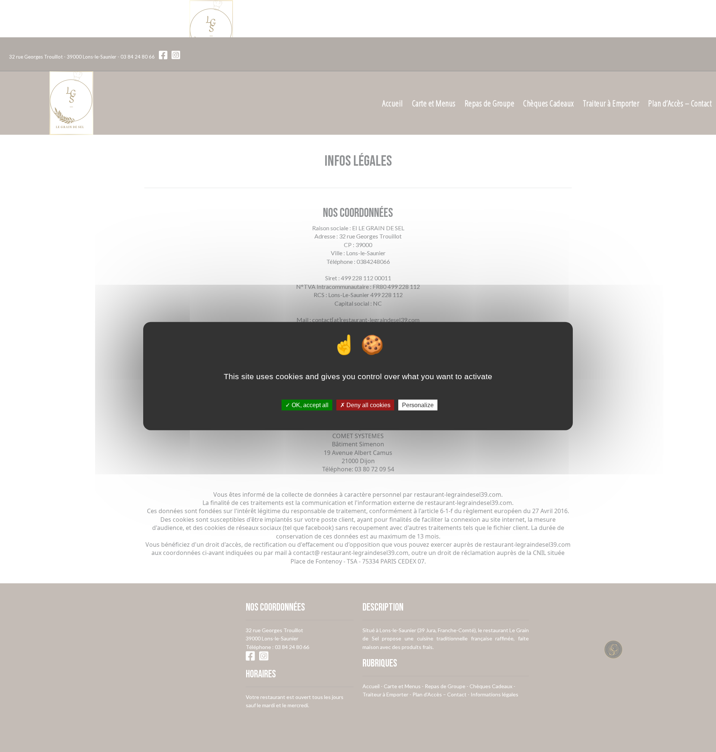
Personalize (418, 405)
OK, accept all (309, 405)
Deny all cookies (367, 405)
